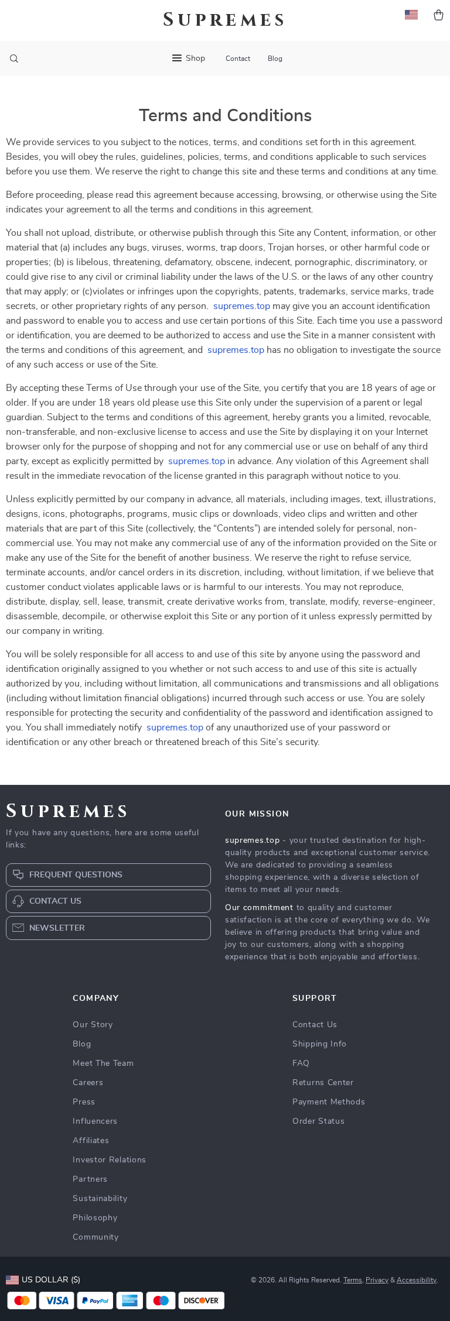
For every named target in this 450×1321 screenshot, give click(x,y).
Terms (352, 1280)
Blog (275, 58)
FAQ (301, 1063)
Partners (90, 1179)
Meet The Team (103, 1063)
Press (84, 1102)
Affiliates (91, 1141)
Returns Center (323, 1083)
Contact (238, 58)
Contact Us (315, 1025)
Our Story (92, 1025)
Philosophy (95, 1218)
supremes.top (241, 306)
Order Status (318, 1121)
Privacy (377, 1280)
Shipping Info (319, 1044)
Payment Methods (329, 1102)
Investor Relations (109, 1160)
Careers (88, 1083)
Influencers (95, 1121)
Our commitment (259, 908)
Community (95, 1237)
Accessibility (417, 1280)
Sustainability (100, 1199)
